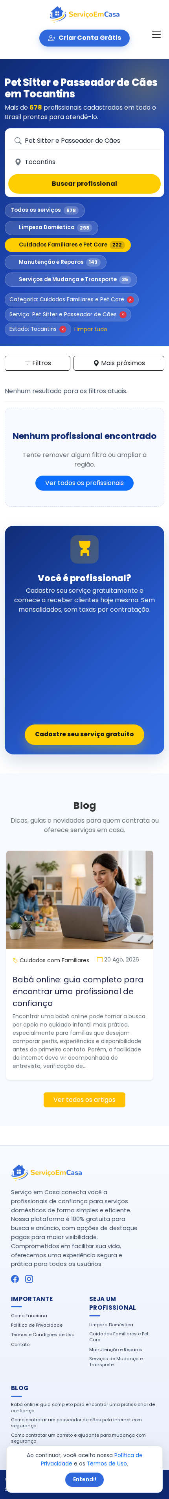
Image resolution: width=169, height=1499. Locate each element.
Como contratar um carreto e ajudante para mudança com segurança (78, 1438)
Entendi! (84, 1479)
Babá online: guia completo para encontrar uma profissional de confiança (78, 991)
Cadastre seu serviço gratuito (84, 734)
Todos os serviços (43, 210)
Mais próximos (122, 363)
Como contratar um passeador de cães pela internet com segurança (76, 1423)
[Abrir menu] (156, 35)
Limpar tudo (90, 329)
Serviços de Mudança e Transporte (74, 279)
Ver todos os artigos (84, 1099)
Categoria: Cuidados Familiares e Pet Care (70, 299)
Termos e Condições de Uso (42, 1335)
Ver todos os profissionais (84, 482)
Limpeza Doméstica (54, 227)
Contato (20, 1345)
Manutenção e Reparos (58, 262)
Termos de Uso (107, 1463)
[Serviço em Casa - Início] (85, 14)
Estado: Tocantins (36, 329)
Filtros (41, 363)
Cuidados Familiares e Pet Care (70, 244)
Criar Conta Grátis (89, 37)
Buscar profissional (84, 183)
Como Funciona (29, 1316)
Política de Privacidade (36, 1325)
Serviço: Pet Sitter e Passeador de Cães (66, 314)
